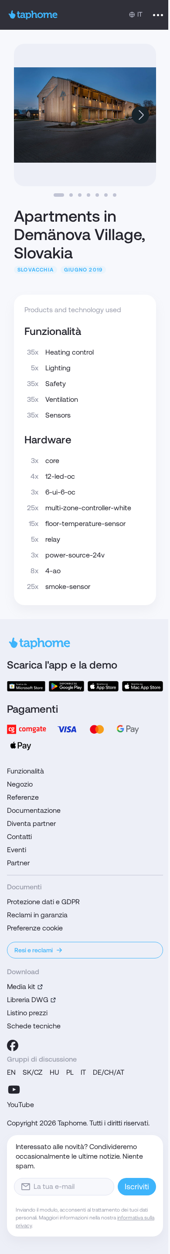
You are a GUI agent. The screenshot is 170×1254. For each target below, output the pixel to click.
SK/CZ (33, 1072)
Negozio (20, 784)
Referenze (23, 797)
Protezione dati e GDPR (43, 902)
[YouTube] (14, 1090)
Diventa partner (31, 823)
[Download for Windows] (26, 686)
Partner (18, 863)
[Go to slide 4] (88, 195)
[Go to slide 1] (59, 195)
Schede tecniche (34, 1026)
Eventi (16, 850)
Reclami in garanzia (37, 915)
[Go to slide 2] (71, 195)
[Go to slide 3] (80, 195)
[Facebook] (12, 1045)
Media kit (21, 986)
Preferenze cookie (35, 928)
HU (54, 1072)
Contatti (19, 837)
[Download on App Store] (103, 686)
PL (70, 1072)
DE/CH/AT (108, 1072)
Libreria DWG (27, 1000)
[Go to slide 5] (97, 195)
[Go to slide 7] (114, 195)
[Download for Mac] (142, 686)
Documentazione (34, 810)
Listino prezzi (27, 1013)
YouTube (20, 1105)
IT (83, 1072)
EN (11, 1072)
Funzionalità (25, 771)
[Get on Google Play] (66, 686)
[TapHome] (33, 15)
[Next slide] (140, 115)
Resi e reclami (33, 950)
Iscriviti (137, 1186)
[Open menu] (158, 15)
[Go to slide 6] (106, 195)
